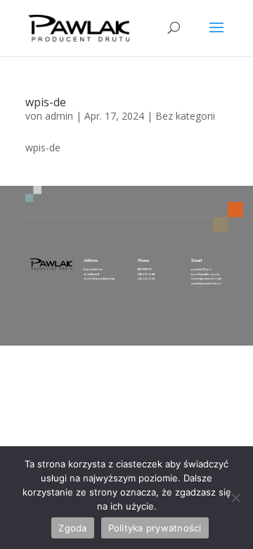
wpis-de (45, 102)
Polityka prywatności (155, 528)
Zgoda (72, 528)
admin (59, 115)
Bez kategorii (185, 115)
